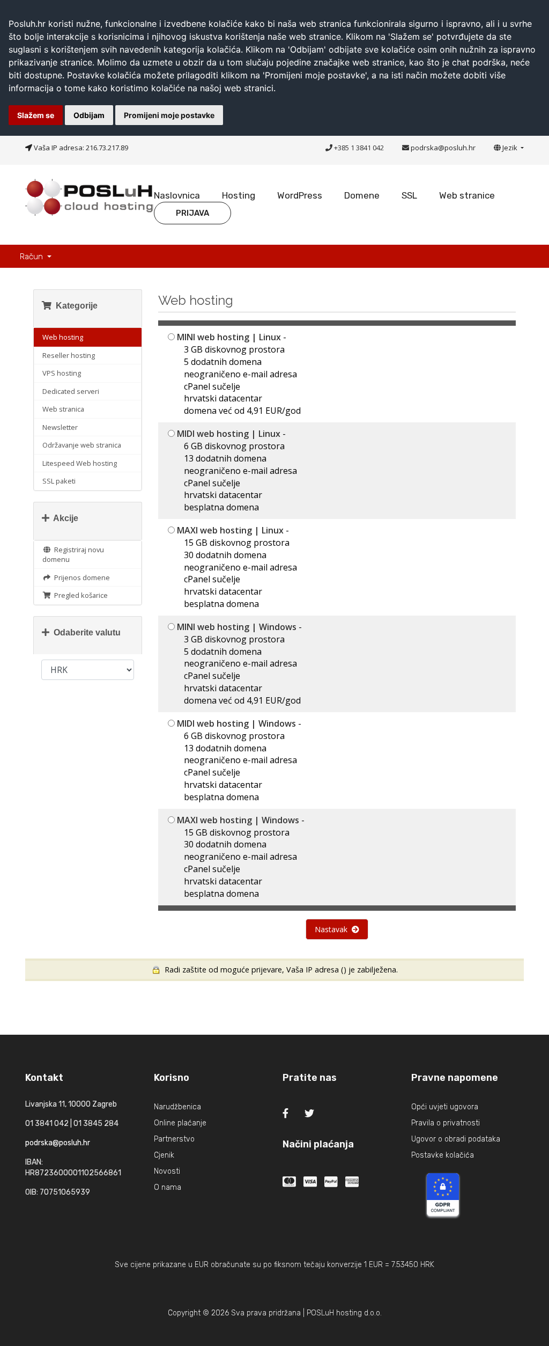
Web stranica (63, 409)
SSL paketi (59, 481)
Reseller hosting (68, 355)
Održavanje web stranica (81, 445)
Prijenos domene (80, 577)
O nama (167, 1187)
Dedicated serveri (70, 391)
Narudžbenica (177, 1106)
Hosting (238, 195)
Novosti (167, 1171)
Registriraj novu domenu (73, 555)
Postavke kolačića (442, 1155)
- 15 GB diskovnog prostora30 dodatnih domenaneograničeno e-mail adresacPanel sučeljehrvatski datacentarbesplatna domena (237, 567)
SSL (409, 195)
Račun (32, 256)
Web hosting (62, 337)
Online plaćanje (180, 1123)
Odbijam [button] (89, 115)
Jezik (510, 147)
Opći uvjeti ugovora (444, 1106)
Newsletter (60, 427)
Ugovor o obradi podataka (455, 1139)
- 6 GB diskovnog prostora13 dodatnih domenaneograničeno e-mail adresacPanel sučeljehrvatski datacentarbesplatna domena (237, 470)
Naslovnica (177, 195)
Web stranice (467, 195)
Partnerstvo (174, 1139)
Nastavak (333, 929)
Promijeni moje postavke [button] (169, 115)
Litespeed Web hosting (79, 463)
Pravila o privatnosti (445, 1123)
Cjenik (164, 1155)
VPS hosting (61, 373)
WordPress (299, 195)
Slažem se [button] (35, 115)
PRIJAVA (192, 213)
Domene (362, 195)
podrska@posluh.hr (443, 147)
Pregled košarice (79, 595)
